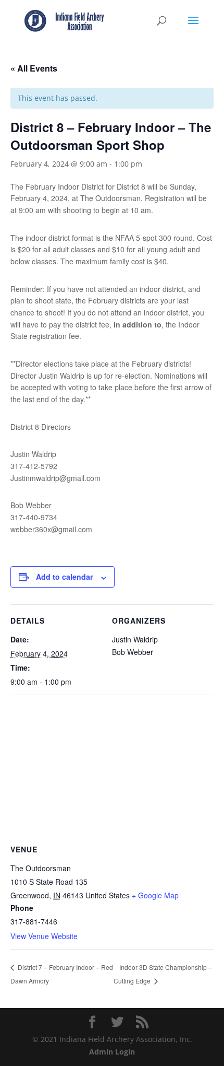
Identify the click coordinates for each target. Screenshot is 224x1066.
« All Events (33, 68)
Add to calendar (64, 576)
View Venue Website (44, 936)
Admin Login (112, 1052)
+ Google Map (155, 895)
